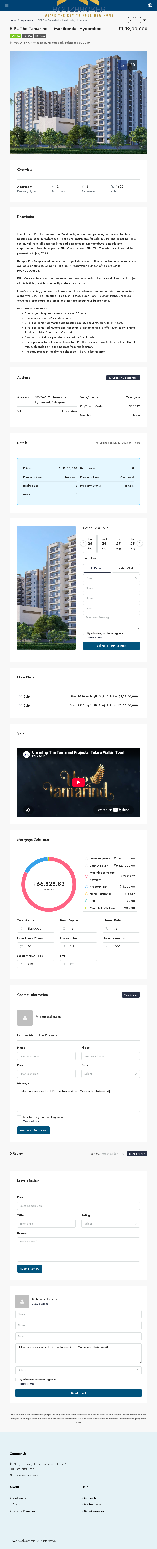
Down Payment (70, 920)
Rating (85, 1215)
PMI (62, 956)
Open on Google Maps (125, 377)
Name (21, 1047)
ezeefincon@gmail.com (26, 1475)
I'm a (84, 1065)
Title (20, 1215)
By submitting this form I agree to (105, 635)
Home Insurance (114, 938)
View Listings (131, 995)
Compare (18, 1504)
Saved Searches (94, 1511)
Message (23, 1083)
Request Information (33, 1130)
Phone (85, 1047)
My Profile (90, 1498)
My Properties (92, 1504)
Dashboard (19, 1498)
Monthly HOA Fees (30, 956)
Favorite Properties (23, 1511)
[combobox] (111, 578)
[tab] (122, 65)
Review (22, 1233)
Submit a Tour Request (111, 646)
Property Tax (68, 938)
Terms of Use (94, 637)
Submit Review (29, 1269)
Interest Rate (112, 920)
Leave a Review (137, 1154)
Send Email (78, 1393)
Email (20, 1065)
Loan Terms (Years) (30, 938)
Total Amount (26, 920)
